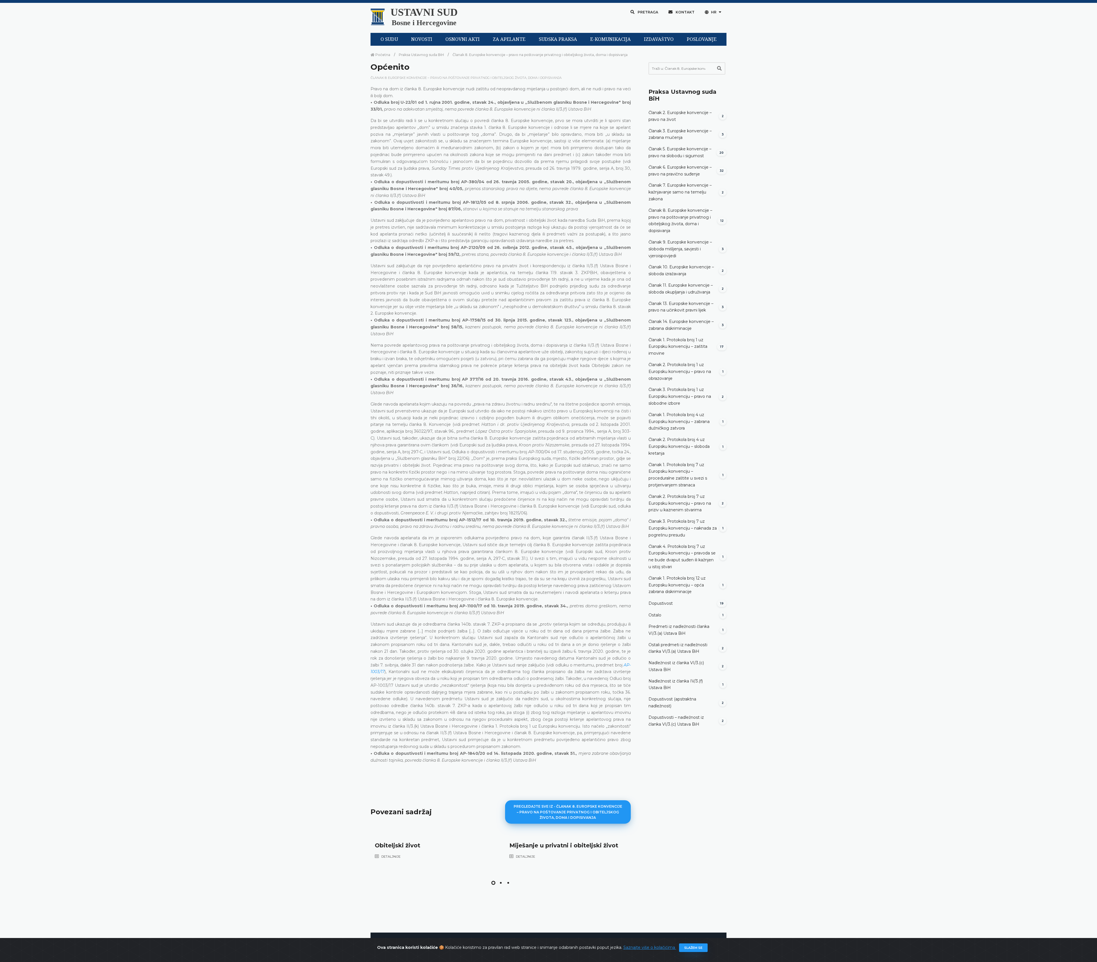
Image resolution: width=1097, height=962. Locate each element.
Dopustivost (660, 603)
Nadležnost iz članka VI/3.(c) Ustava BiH (676, 666)
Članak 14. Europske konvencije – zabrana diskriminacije (681, 325)
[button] (493, 882)
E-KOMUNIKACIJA (610, 39)
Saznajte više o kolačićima (649, 947)
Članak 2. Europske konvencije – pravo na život (680, 116)
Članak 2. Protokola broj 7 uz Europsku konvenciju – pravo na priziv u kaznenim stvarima (679, 503)
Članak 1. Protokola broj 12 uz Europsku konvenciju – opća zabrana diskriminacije (677, 585)
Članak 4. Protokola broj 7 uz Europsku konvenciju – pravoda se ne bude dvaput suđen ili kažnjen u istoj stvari (682, 556)
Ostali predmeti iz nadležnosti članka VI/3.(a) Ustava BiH (677, 648)
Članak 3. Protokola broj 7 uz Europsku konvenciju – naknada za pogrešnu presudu (682, 528)
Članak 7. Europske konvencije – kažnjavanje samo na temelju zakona (680, 192)
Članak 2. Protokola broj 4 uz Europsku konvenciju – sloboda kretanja (679, 446)
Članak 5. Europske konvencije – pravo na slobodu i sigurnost (679, 152)
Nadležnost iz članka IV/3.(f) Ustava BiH (675, 684)
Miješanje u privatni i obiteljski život (563, 845)
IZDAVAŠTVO (659, 39)
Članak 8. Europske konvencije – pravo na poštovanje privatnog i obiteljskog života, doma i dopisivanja (540, 55)
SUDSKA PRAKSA (558, 39)
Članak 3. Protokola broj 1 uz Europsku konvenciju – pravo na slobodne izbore (679, 396)
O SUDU (389, 39)
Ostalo (654, 615)
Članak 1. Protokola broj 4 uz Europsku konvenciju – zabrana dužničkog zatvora (679, 421)
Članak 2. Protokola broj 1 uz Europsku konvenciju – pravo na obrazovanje (679, 371)
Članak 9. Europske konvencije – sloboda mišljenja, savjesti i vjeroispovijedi (680, 248)
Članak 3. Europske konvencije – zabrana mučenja (680, 134)
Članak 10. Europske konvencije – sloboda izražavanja (681, 270)
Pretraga (647, 12)
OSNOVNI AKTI (462, 39)
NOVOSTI (421, 39)
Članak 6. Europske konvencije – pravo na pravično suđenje (680, 171)
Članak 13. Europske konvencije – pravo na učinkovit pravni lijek (680, 307)
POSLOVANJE (701, 39)
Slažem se (693, 948)
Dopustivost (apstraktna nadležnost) (672, 702)
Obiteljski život (397, 845)
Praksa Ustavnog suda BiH (421, 55)
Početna (382, 55)
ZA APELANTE (509, 39)
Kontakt (684, 12)
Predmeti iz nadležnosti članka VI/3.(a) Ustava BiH (678, 630)
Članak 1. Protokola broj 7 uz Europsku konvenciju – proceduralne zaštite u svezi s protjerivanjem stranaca (677, 475)
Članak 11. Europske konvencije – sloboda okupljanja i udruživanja (680, 289)
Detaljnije (391, 857)
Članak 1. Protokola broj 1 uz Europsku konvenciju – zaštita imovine (677, 346)
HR (713, 12)
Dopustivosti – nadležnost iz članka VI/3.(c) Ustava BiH (676, 721)
